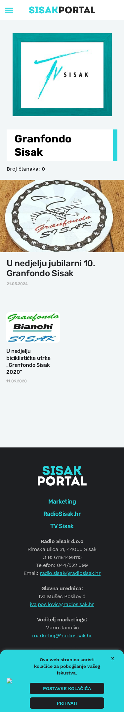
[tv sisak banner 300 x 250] (62, 74)
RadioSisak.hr (62, 513)
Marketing (62, 501)
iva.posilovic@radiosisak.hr (62, 604)
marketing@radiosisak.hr (62, 635)
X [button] (112, 658)
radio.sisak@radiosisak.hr (70, 573)
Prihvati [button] (67, 703)
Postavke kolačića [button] (67, 688)
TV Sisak (61, 526)
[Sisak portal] (62, 10)
